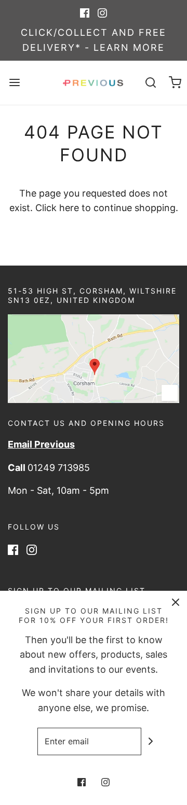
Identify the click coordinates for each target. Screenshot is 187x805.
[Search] (150, 82)
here (69, 207)
